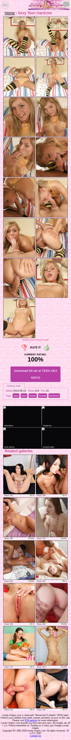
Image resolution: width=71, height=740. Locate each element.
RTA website (31, 720)
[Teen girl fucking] (19, 646)
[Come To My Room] (19, 517)
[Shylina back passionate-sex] (52, 603)
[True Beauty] (52, 688)
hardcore (54, 395)
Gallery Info (14, 385)
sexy (15, 395)
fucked (42, 395)
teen (24, 395)
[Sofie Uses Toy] (52, 646)
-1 (24, 348)
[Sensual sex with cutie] (52, 517)
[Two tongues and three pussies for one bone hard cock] (52, 560)
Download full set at (35, 374)
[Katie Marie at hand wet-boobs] (19, 603)
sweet (32, 395)
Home (10, 13)
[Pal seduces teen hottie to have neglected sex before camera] (19, 560)
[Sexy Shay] (19, 474)
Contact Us (35, 736)
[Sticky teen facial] (19, 688)
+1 (46, 348)
